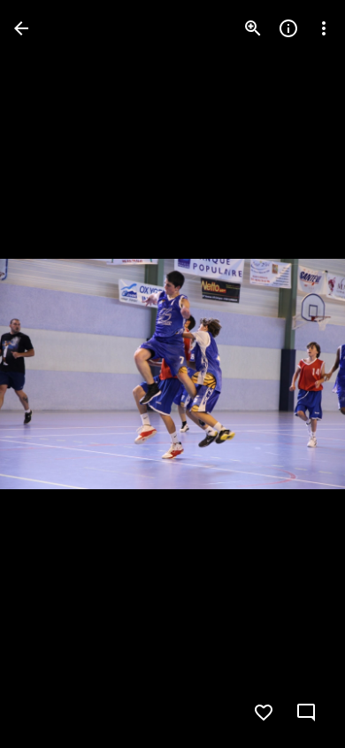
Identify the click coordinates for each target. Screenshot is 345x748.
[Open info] (288, 28)
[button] (49, 374)
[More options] (323, 28)
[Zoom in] (253, 28)
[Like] (263, 712)
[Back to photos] (21, 28)
